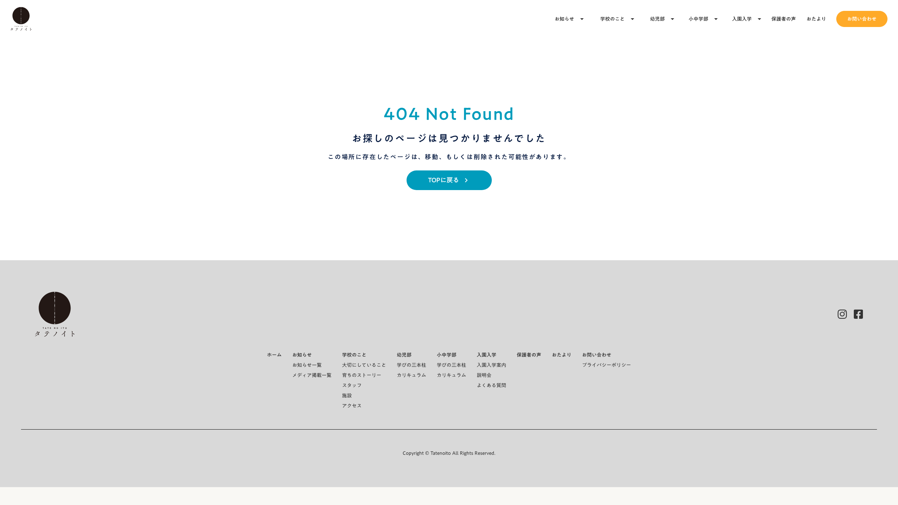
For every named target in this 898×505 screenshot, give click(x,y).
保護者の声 (783, 18)
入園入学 (742, 18)
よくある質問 (491, 385)
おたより (816, 18)
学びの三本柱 (411, 365)
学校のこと (612, 18)
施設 (347, 395)
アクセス (352, 405)
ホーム (274, 354)
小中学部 (698, 18)
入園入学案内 (491, 365)
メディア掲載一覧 (311, 375)
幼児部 (657, 18)
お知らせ (564, 18)
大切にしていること (364, 365)
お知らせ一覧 (307, 365)
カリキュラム (411, 375)
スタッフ (352, 385)
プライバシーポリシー (606, 365)
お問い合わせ (862, 19)
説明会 (484, 375)
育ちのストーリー (361, 375)
